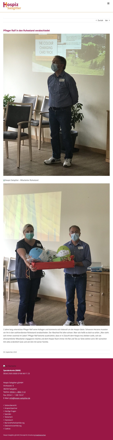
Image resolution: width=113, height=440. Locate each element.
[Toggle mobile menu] (108, 3)
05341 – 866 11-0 (17, 392)
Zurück (100, 20)
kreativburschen (40, 435)
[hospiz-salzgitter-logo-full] (9, 366)
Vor (106, 20)
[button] (5, 435)
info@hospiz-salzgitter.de (19, 398)
